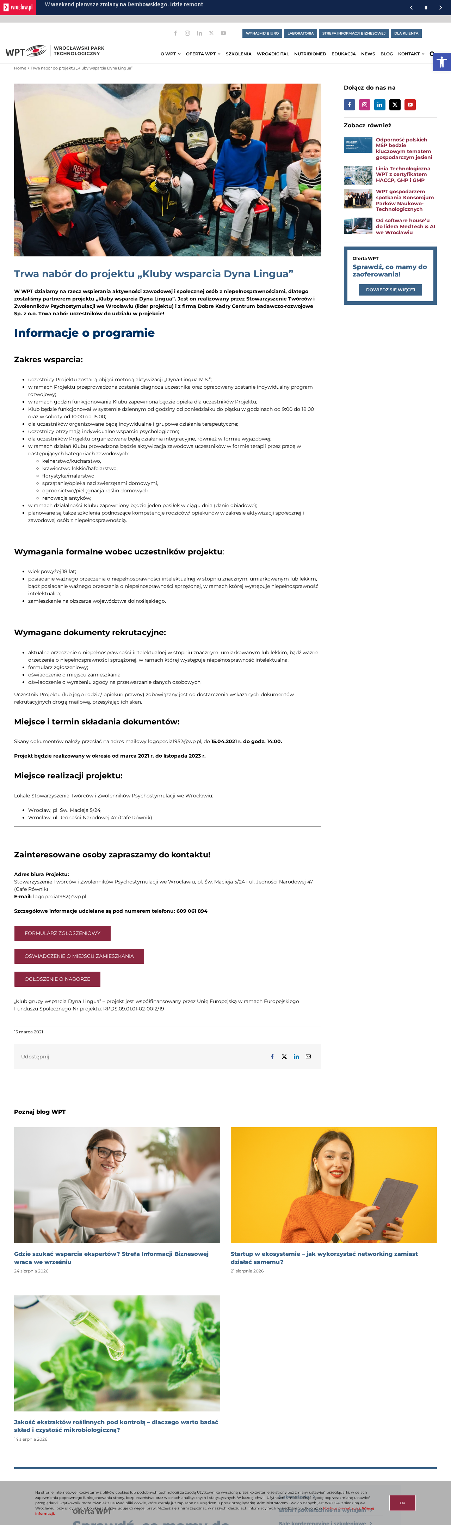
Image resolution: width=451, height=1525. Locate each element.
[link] (442, 62)
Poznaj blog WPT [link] (40, 1111)
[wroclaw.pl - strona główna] (18, 8)
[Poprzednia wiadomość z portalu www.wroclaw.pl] (411, 7)
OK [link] (402, 1503)
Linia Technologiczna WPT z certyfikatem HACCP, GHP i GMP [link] (403, 174)
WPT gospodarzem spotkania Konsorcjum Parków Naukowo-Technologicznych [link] (405, 200)
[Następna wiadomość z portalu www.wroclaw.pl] (440, 7)
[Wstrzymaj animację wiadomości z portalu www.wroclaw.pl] (426, 7)
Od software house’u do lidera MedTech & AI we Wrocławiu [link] (405, 226)
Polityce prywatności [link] (341, 1508)
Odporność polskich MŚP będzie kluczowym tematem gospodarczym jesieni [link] (404, 148)
